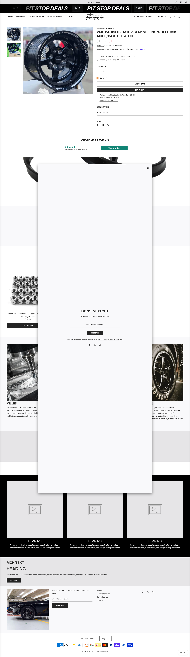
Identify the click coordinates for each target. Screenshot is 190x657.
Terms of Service (114, 339)
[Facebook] (89, 344)
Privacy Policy (102, 339)
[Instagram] (100, 344)
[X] (95, 344)
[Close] (147, 168)
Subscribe (95, 333)
